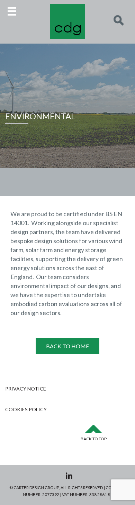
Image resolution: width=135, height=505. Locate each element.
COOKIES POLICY (26, 409)
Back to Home (67, 346)
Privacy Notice (25, 389)
